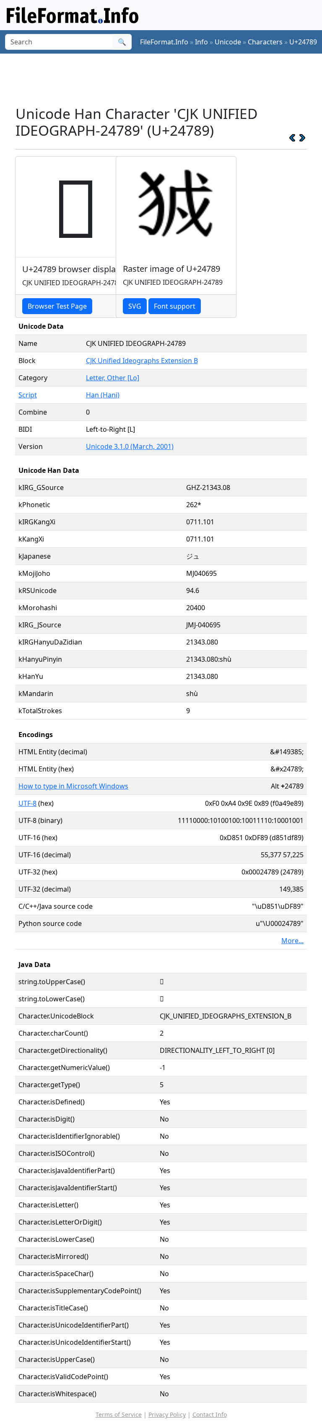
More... (292, 940)
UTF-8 (27, 803)
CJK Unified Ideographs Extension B (142, 360)
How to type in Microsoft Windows (73, 786)
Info (201, 41)
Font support (174, 306)
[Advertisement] (167, 79)
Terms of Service (119, 1414)
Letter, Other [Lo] (112, 377)
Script (27, 395)
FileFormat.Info (164, 41)
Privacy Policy (167, 1414)
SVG (134, 306)
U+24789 (303, 41)
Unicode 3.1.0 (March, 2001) (130, 446)
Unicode (228, 41)
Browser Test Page (57, 306)
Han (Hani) (102, 395)
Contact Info (209, 1414)
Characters (265, 41)
